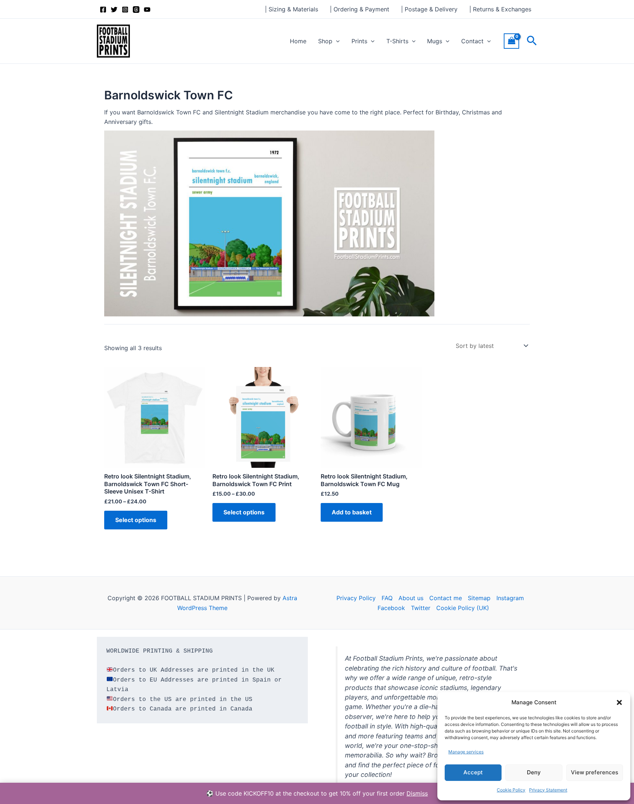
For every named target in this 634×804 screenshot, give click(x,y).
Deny (534, 772)
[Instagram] (125, 9)
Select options (135, 520)
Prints (359, 41)
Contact (472, 41)
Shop (325, 41)
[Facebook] (103, 9)
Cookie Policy (511, 790)
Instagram (510, 598)
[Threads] (136, 9)
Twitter (420, 608)
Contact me (445, 598)
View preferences (594, 772)
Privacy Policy (356, 598)
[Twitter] (114, 9)
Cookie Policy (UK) (462, 608)
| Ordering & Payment (359, 9)
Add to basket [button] (352, 512)
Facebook (391, 608)
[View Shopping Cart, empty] (511, 40)
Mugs (434, 41)
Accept (473, 772)
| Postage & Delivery (429, 9)
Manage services (466, 752)
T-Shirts (397, 41)
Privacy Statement (548, 790)
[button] (619, 702)
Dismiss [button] (417, 793)
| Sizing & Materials (291, 9)
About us (410, 598)
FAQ (387, 598)
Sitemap (479, 598)
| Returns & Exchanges (500, 9)
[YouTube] (147, 9)
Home (298, 41)
